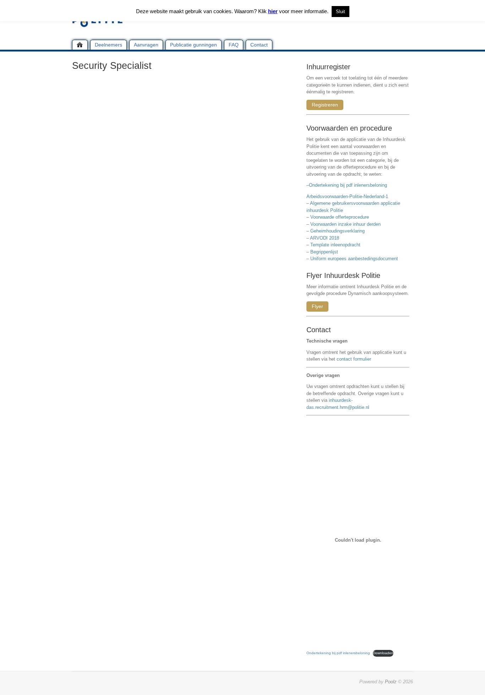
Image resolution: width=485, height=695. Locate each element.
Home (80, 45)
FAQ (234, 45)
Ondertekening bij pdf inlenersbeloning (349, 185)
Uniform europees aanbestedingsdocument (354, 258)
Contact (259, 45)
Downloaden (383, 653)
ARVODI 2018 (324, 238)
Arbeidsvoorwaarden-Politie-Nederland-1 (347, 196)
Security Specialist (112, 65)
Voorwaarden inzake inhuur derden (345, 224)
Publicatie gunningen (193, 45)
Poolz (391, 681)
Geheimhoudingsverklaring (337, 231)
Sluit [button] (340, 11)
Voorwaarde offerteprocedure (339, 217)
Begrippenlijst (324, 252)
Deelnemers (108, 45)
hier (273, 11)
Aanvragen (146, 45)
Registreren (325, 105)
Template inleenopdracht (335, 244)
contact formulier (354, 359)
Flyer (317, 306)
